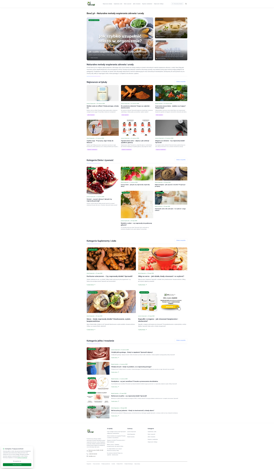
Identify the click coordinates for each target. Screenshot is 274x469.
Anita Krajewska (90, 138)
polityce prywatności (22, 457)
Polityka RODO (120, 463)
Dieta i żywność (127, 3)
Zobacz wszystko (181, 81)
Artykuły (110, 428)
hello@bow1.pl (92, 456)
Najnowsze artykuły (107, 3)
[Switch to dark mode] (186, 3)
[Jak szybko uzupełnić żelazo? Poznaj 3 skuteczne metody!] (120, 38)
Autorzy (129, 428)
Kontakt (113, 463)
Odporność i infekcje (158, 3)
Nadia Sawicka (158, 103)
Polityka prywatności (105, 463)
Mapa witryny (137, 463)
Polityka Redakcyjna (128, 463)
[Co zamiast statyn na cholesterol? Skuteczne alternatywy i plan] (171, 49)
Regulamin (89, 463)
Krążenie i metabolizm (147, 3)
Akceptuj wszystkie (17, 464)
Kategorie (151, 428)
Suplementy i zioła (118, 3)
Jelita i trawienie (136, 3)
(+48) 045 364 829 (93, 454)
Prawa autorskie (96, 463)
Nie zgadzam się (17, 461)
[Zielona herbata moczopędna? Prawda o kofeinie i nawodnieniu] (171, 27)
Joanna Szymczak (91, 103)
